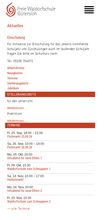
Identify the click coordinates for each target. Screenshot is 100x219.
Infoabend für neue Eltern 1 (24, 158)
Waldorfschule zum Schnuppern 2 (29, 201)
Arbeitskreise (15, 68)
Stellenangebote (17, 83)
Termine (12, 78)
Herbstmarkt (15, 180)
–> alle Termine (18, 209)
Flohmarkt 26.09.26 (19, 147)
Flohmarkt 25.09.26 (19, 136)
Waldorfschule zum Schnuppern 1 (29, 169)
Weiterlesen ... (17, 108)
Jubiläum (13, 88)
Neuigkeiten (15, 73)
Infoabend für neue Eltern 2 (24, 191)
